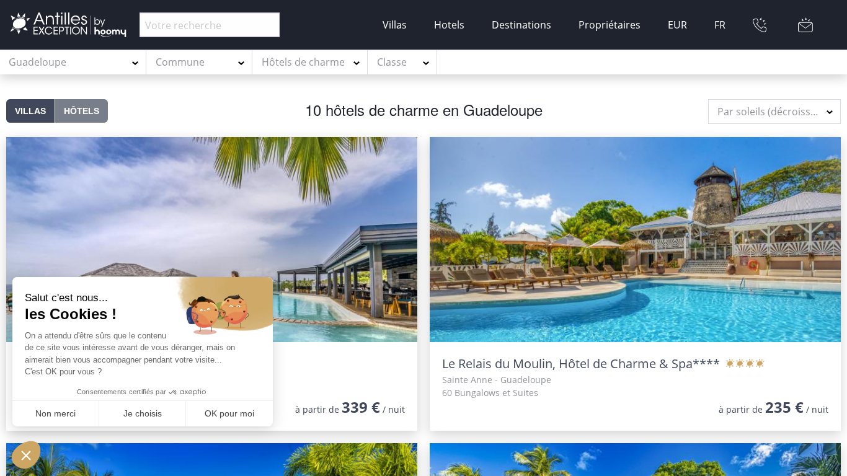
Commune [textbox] (180, 62)
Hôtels (81, 111)
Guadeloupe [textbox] (37, 62)
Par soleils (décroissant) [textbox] (773, 111)
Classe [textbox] (392, 62)
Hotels (449, 25)
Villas (395, 25)
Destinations (521, 25)
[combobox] (73, 62)
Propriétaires (610, 25)
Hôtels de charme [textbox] (303, 62)
